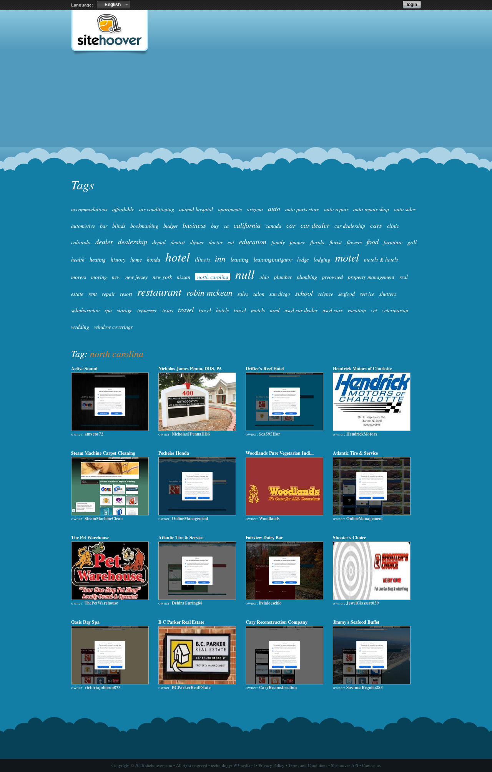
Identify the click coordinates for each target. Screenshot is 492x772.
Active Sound (84, 368)
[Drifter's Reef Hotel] (284, 429)
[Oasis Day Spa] (110, 682)
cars (376, 225)
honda (153, 259)
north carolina (212, 276)
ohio (264, 276)
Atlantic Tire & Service (355, 453)
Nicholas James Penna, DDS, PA (190, 368)
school (304, 293)
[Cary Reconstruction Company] (284, 682)
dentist (178, 242)
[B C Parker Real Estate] (197, 682)
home (136, 259)
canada (273, 225)
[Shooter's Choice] (372, 598)
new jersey (136, 276)
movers (78, 276)
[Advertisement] (246, 117)
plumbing (307, 276)
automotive (83, 225)
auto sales (405, 209)
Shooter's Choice (349, 537)
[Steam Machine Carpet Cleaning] (110, 513)
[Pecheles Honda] (197, 513)
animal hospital (196, 209)
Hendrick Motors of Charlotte (362, 368)
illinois (202, 259)
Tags (82, 184)
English (113, 4)
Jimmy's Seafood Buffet (356, 622)
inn (220, 258)
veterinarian (395, 310)
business (194, 225)
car (291, 225)
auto (274, 208)
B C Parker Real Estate (181, 622)
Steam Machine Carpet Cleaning (103, 453)
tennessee (147, 310)
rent (92, 293)
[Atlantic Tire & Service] (372, 513)
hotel (177, 256)
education (252, 241)
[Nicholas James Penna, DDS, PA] (197, 429)
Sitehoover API (344, 765)
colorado (80, 242)
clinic (393, 225)
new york (162, 276)
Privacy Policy (271, 765)
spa (108, 310)
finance (297, 242)
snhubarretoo (85, 310)
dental (159, 242)
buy (215, 225)
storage (124, 310)
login (412, 4)
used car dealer (300, 310)
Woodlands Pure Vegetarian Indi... (280, 453)
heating (98, 259)
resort (126, 293)
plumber (283, 276)
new (116, 276)
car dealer (315, 225)
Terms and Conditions (307, 765)
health (78, 259)
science (325, 293)
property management (371, 276)
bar (103, 225)
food (373, 241)
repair (108, 293)
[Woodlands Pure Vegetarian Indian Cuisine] (284, 513)
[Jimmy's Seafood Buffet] (372, 682)
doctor (216, 242)
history (118, 259)
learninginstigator (273, 259)
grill (412, 242)
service (367, 293)
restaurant (159, 291)
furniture (393, 242)
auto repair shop (371, 209)
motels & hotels (381, 259)
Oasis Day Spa (85, 622)
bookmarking (144, 225)
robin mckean (209, 292)
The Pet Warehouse (90, 537)
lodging (322, 259)
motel (347, 257)
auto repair (336, 209)
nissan (183, 276)
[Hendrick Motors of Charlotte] (372, 429)
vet (374, 310)
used (274, 310)
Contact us (371, 765)
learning (240, 259)
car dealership (349, 225)
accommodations (89, 209)
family (278, 242)
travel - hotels (214, 310)
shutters (387, 293)
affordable (123, 209)
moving (99, 276)
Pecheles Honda (173, 453)
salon (258, 293)
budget (170, 225)
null (244, 274)
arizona (255, 209)
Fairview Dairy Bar (264, 537)
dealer (104, 241)
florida (317, 242)
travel (186, 309)
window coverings (113, 326)
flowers (354, 242)
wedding (80, 326)
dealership (132, 241)
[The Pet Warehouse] (110, 598)
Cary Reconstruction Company (277, 622)
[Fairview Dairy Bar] (284, 598)
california (247, 225)
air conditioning (156, 209)
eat (231, 242)
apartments (230, 209)
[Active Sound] (110, 429)
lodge (303, 259)
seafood (346, 293)
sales (243, 293)
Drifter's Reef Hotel (265, 368)
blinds (118, 225)
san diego (279, 293)
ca (226, 225)
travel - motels (249, 310)
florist (335, 242)
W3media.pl (244, 765)
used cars (332, 310)
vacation (356, 310)
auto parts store (302, 209)
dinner (197, 242)
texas (167, 310)
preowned (332, 276)
